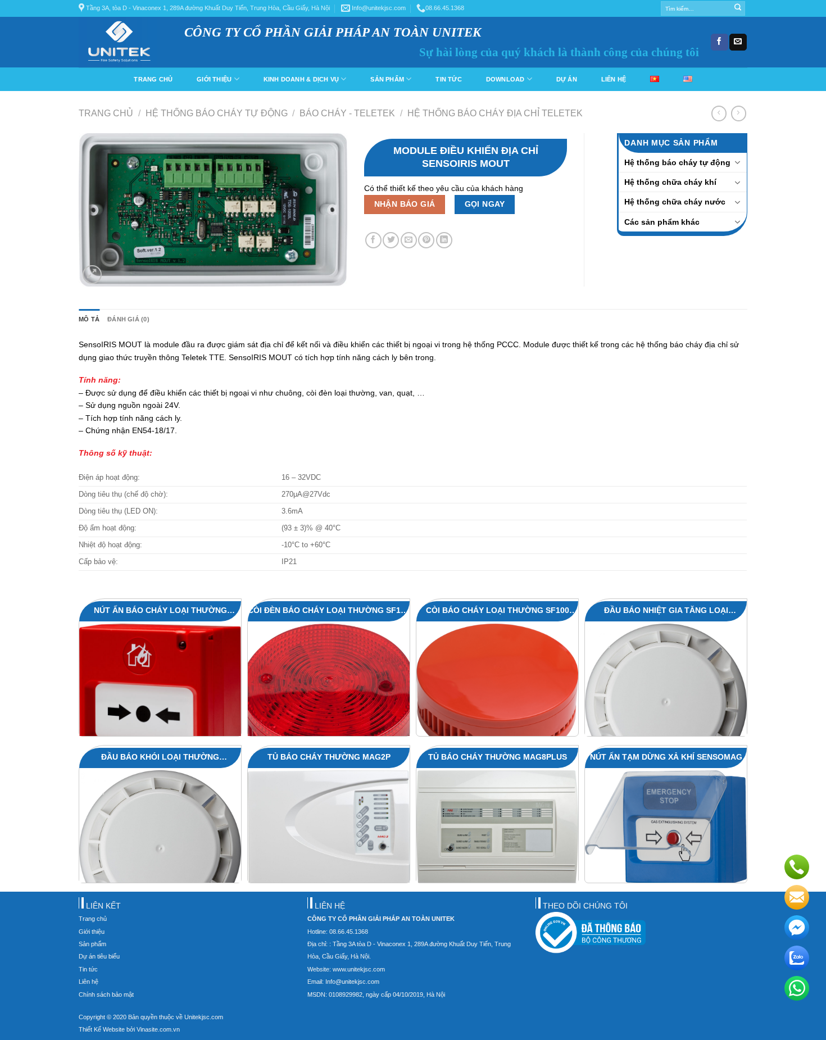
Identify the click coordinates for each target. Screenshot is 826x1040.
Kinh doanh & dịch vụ (301, 79)
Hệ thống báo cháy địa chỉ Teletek (495, 113)
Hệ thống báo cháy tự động (217, 113)
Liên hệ (614, 79)
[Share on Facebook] (373, 240)
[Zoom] (92, 274)
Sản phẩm (387, 79)
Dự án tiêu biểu (99, 956)
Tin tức (448, 79)
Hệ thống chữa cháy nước (674, 201)
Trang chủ (153, 79)
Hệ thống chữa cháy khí (670, 182)
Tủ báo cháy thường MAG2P (329, 756)
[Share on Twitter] (391, 240)
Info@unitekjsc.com (378, 7)
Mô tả (89, 319)
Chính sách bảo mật (106, 994)
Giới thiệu (214, 79)
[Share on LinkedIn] (444, 240)
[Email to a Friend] (409, 240)
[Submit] (737, 8)
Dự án (566, 79)
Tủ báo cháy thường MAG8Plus (497, 756)
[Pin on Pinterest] (426, 240)
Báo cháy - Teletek (347, 113)
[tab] (89, 319)
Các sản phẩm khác (662, 221)
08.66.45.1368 (444, 7)
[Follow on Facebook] (719, 42)
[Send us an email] (737, 42)
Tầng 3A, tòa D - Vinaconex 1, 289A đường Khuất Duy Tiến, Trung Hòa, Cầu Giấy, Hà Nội (207, 7)
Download (505, 79)
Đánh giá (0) (128, 319)
